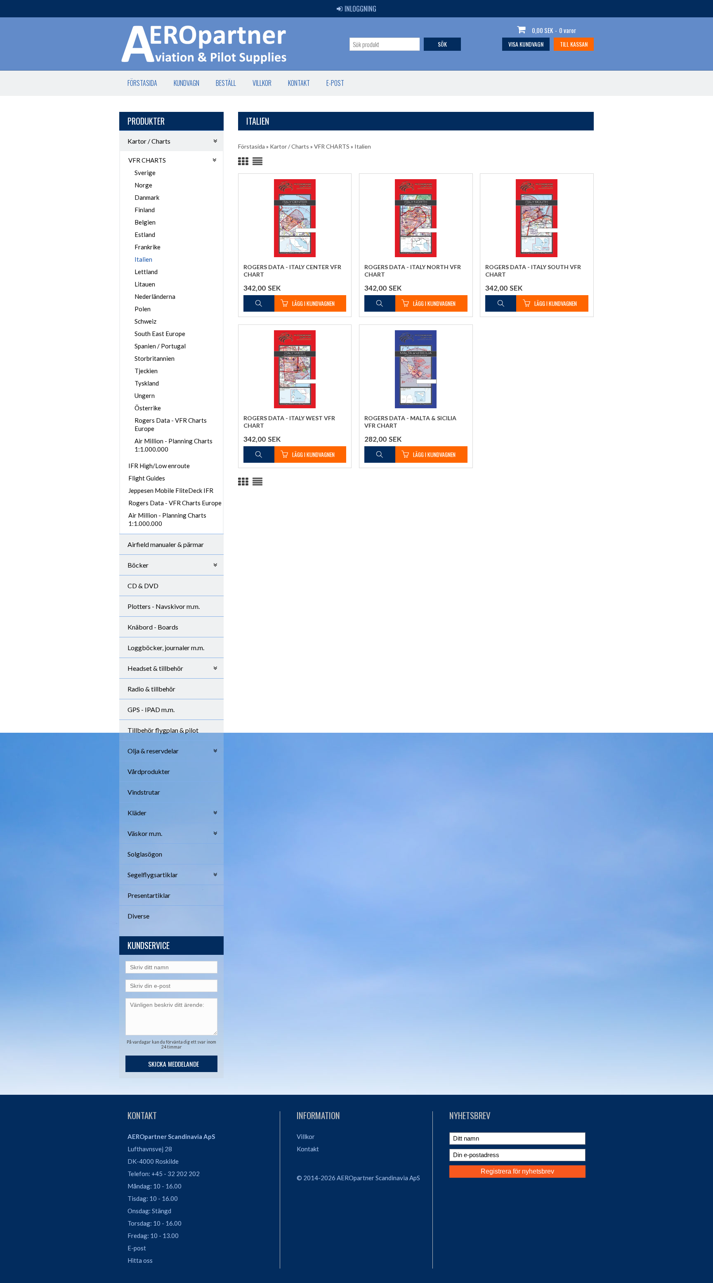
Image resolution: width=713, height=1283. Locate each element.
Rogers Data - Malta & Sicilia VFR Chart (410, 421)
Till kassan (574, 44)
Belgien (145, 222)
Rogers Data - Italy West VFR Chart (289, 421)
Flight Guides (146, 478)
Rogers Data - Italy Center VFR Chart (292, 270)
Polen (143, 308)
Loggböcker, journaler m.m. (165, 647)
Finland (145, 209)
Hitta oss (140, 1260)
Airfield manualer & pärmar (165, 544)
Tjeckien (146, 370)
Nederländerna (155, 296)
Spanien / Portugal (160, 346)
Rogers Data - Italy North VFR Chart (412, 270)
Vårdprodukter (148, 771)
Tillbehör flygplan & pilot (162, 730)
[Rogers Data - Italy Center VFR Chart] (295, 218)
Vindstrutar (143, 792)
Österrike (148, 408)
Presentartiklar (148, 895)
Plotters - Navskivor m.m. (163, 606)
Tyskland (147, 383)
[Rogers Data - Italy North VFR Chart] (415, 218)
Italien (143, 259)
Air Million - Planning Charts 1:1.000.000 (173, 445)
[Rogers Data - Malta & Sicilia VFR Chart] (415, 369)
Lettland (146, 271)
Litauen (145, 284)
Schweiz (145, 321)
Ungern (145, 395)
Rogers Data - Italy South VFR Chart (533, 270)
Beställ (226, 83)
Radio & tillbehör (151, 689)
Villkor (262, 83)
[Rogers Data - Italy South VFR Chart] (536, 218)
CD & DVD (142, 585)
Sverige (145, 172)
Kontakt (299, 83)
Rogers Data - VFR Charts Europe (171, 424)
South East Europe (160, 333)
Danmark (147, 197)
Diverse (138, 916)
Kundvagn (186, 83)
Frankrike (148, 247)
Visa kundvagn (525, 44)
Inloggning (360, 9)
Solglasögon (144, 854)
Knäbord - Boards (152, 627)
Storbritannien (155, 358)
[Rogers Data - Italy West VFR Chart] (295, 369)
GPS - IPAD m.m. (151, 709)
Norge (143, 185)
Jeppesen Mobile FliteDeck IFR (170, 490)
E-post (335, 83)
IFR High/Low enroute (159, 465)
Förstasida (142, 83)
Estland (145, 234)
